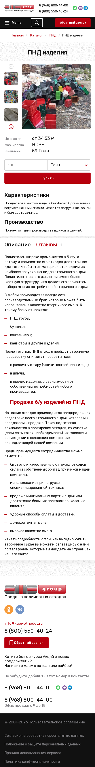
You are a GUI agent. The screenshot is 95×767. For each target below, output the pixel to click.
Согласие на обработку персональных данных (44, 735)
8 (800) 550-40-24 (53, 11)
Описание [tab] (17, 245)
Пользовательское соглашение (57, 722)
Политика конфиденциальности (32, 761)
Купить (48, 178)
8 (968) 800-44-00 (53, 5)
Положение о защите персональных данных (42, 744)
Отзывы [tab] (46, 245)
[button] (11, 66)
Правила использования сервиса (32, 753)
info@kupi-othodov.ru (23, 623)
